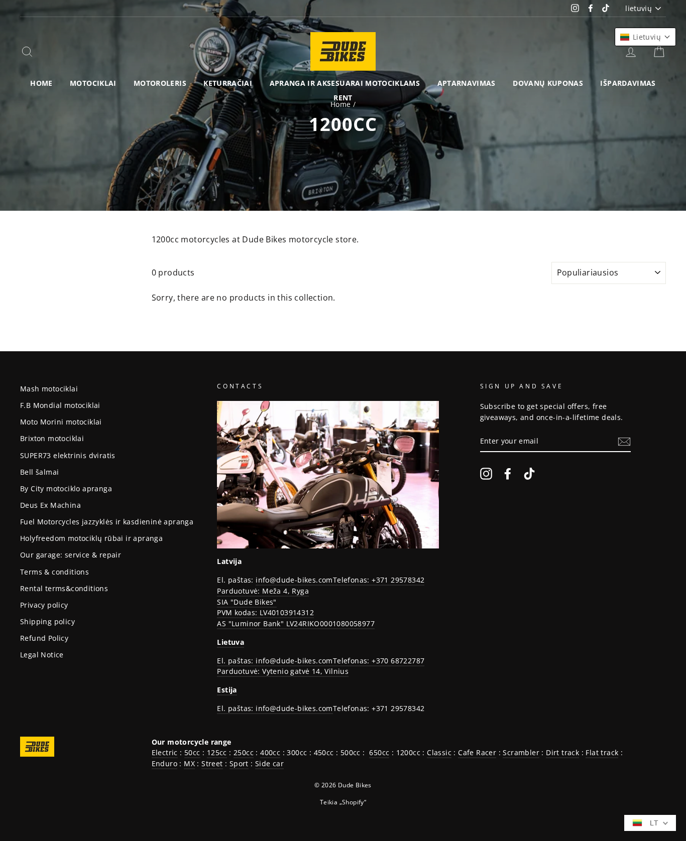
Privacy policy (44, 605)
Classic (439, 752)
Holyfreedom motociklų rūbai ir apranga (91, 538)
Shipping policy (47, 621)
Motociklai (93, 83)
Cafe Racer (477, 752)
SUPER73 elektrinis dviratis (68, 455)
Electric (165, 752)
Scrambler (521, 752)
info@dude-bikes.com (294, 580)
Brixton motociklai (52, 438)
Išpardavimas (627, 83)
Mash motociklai (49, 388)
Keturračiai (227, 83)
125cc (217, 752)
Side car (269, 763)
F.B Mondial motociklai (60, 405)
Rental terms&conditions (64, 588)
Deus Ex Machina (50, 505)
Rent (342, 97)
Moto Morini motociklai (61, 422)
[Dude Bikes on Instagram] (486, 473)
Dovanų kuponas (548, 83)
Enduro (164, 763)
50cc (192, 752)
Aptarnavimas (466, 83)
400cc (270, 752)
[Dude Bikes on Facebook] (508, 473)
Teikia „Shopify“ (343, 802)
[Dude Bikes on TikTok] (529, 473)
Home (41, 83)
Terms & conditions (54, 572)
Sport (239, 763)
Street (211, 763)
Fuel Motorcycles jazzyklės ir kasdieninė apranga (106, 521)
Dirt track (562, 752)
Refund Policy (44, 638)
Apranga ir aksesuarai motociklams (345, 83)
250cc (244, 752)
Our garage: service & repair (70, 554)
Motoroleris (160, 83)
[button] (645, 37)
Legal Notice (42, 654)
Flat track (602, 752)
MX (189, 763)
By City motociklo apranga (66, 488)
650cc (379, 752)
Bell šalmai (39, 472)
